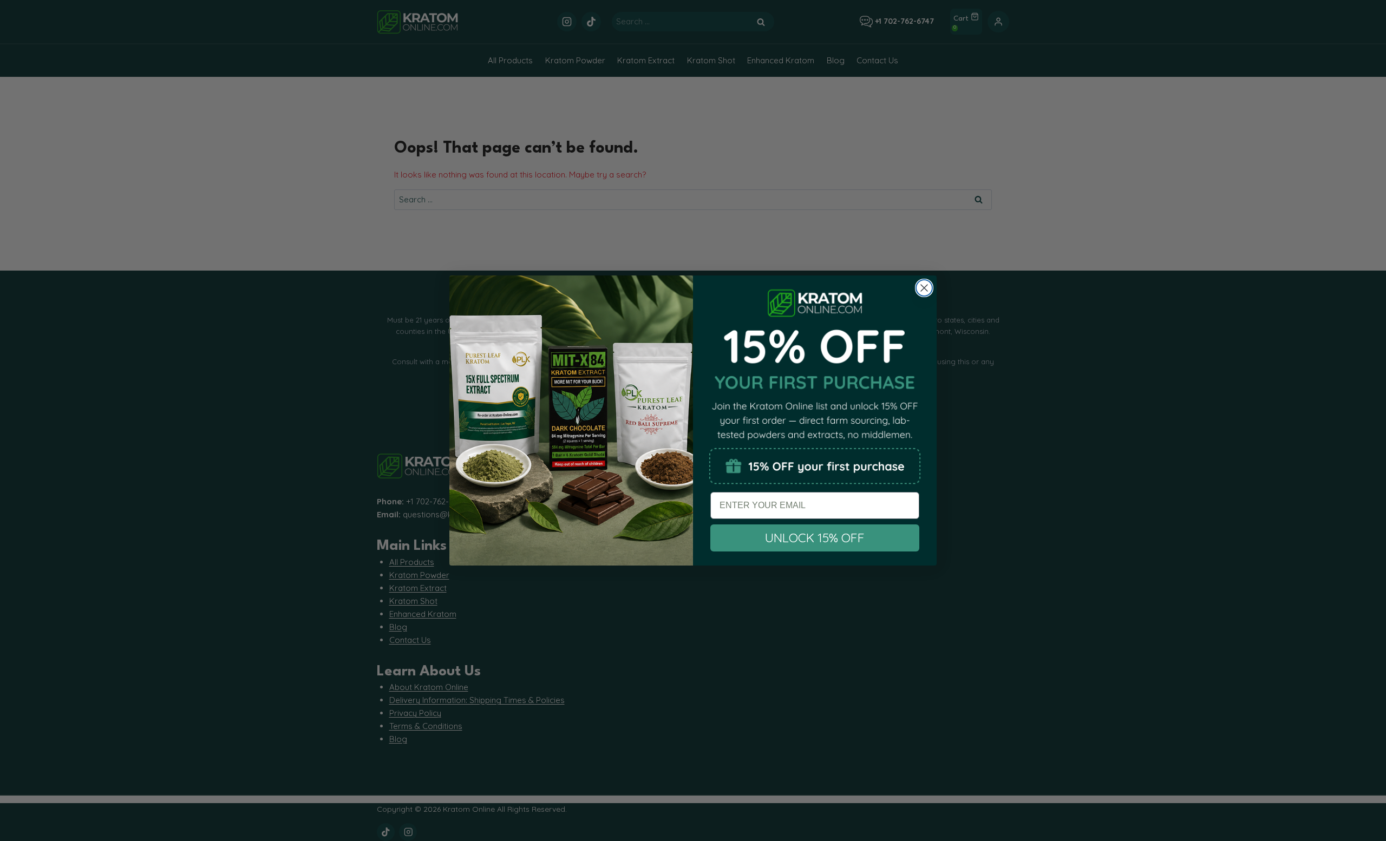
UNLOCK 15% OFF (815, 538)
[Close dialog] (924, 288)
